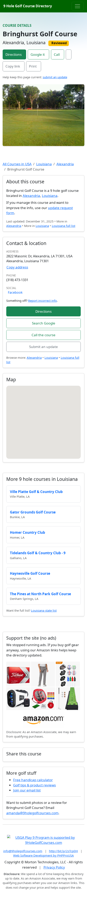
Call (57, 54)
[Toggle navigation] (78, 6)
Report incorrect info (42, 301)
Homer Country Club (27, 532)
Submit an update (43, 346)
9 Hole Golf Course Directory (27, 6)
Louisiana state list (44, 610)
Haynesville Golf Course (30, 573)
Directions (13, 54)
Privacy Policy (54, 867)
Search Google (43, 323)
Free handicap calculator (33, 780)
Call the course (43, 335)
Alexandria (65, 164)
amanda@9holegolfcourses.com (32, 813)
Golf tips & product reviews (34, 785)
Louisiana (44, 164)
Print (33, 66)
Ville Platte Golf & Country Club (36, 491)
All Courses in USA (17, 164)
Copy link (12, 66)
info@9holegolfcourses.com (22, 851)
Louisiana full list (63, 226)
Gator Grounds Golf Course (33, 512)
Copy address (17, 267)
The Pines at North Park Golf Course (40, 594)
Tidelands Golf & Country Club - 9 (38, 553)
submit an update (55, 77)
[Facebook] (68, 54)
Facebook (15, 292)
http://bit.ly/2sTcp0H (63, 851)
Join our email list (27, 790)
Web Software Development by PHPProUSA (43, 855)
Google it (38, 54)
